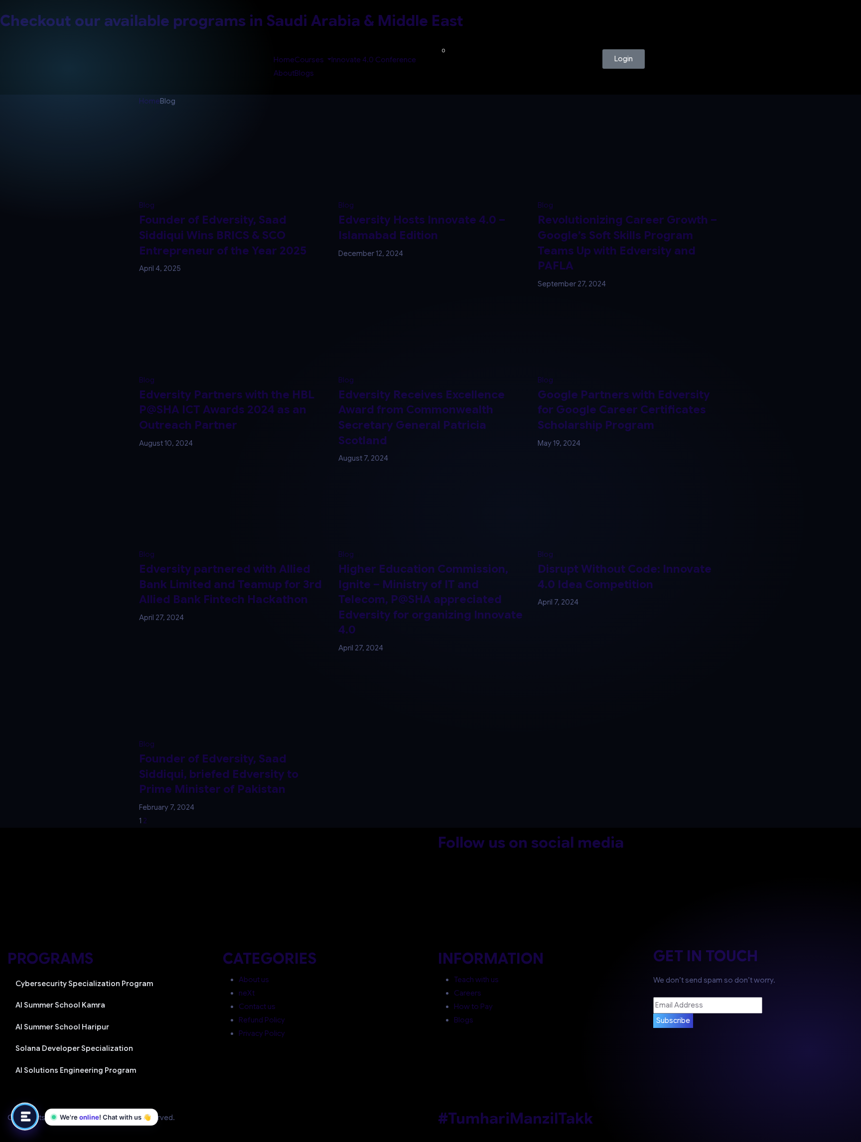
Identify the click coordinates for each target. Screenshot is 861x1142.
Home (284, 59)
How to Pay (473, 1006)
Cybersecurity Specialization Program (84, 983)
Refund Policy (262, 1019)
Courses (309, 59)
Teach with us (476, 979)
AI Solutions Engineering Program (75, 1070)
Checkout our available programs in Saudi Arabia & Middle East (231, 20)
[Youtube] (556, 862)
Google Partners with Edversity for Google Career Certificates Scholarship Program (624, 409)
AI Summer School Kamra (60, 1005)
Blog (146, 205)
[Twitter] (476, 862)
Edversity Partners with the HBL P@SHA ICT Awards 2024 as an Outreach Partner (226, 409)
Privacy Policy (262, 1033)
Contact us (257, 1006)
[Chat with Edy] (25, 1116)
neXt (247, 993)
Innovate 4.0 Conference (373, 59)
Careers (467, 993)
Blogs (304, 73)
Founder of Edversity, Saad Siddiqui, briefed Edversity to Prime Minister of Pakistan (218, 774)
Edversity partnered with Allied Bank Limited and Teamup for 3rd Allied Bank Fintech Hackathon (230, 584)
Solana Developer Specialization (74, 1048)
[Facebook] (450, 862)
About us (254, 979)
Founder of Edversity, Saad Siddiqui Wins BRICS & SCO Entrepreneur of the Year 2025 (222, 235)
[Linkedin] (529, 862)
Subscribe (673, 1020)
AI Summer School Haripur (62, 1026)
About (284, 73)
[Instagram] (503, 862)
